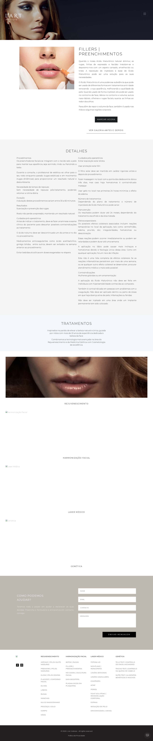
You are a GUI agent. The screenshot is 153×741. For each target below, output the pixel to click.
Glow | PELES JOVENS (50, 675)
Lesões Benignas (99, 673)
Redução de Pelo (99, 707)
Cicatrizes (95, 681)
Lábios (44, 690)
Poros (94, 689)
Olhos (44, 686)
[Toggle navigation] (145, 14)
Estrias (94, 702)
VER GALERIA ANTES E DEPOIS (106, 130)
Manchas (45, 698)
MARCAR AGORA (106, 119)
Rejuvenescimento (76, 404)
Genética (76, 566)
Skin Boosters (72, 679)
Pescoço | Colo (48, 707)
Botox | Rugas (72, 662)
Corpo (44, 711)
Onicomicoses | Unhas (101, 711)
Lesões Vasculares (100, 677)
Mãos (43, 715)
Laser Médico (76, 512)
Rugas (44, 694)
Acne (93, 685)
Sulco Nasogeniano (50, 702)
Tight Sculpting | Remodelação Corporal (98, 696)
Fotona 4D (95, 662)
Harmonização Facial (76, 458)
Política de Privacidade (76, 736)
